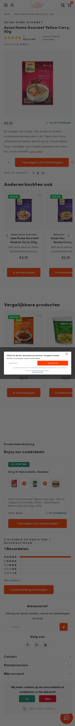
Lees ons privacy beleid (37, 372)
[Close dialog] (66, 354)
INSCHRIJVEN (52, 363)
